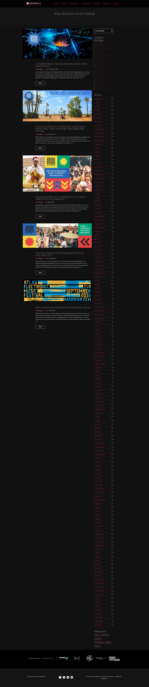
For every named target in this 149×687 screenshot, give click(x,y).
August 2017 (98, 504)
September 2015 (99, 591)
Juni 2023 (97, 239)
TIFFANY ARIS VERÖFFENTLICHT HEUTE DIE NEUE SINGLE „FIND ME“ (104, 54)
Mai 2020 (97, 379)
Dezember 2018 (99, 443)
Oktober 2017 (98, 496)
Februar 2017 (98, 526)
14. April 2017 (50, 134)
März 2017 (97, 523)
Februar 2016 (98, 572)
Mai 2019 (97, 424)
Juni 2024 (97, 197)
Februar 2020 (98, 390)
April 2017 (97, 519)
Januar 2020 (98, 394)
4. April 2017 (50, 202)
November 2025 (99, 133)
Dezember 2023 (99, 216)
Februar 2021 (98, 345)
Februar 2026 (98, 121)
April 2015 (97, 610)
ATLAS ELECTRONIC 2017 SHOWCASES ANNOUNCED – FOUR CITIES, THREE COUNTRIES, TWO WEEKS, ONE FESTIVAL (61, 129)
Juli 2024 (97, 193)
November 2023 (99, 220)
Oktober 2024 (98, 182)
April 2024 (97, 205)
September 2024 (99, 186)
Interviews (98, 638)
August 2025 (98, 144)
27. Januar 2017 (51, 258)
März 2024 (97, 208)
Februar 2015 (98, 617)
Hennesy (40, 69)
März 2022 (97, 296)
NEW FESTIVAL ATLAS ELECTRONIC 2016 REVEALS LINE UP (63, 307)
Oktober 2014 (98, 621)
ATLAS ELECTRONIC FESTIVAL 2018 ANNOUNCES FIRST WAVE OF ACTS (61, 65)
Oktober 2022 (98, 269)
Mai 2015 (97, 606)
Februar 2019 (98, 435)
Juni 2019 (97, 420)
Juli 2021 (97, 326)
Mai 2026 (97, 110)
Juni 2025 (97, 152)
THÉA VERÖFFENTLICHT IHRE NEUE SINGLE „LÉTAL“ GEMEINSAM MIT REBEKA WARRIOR (104, 63)
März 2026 (97, 118)
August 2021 (98, 322)
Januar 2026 (98, 125)
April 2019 (97, 428)
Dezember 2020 (99, 352)
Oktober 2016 (98, 541)
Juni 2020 (97, 375)
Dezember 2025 (99, 129)
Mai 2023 (97, 243)
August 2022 (98, 277)
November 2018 (99, 447)
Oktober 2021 (98, 314)
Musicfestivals (99, 642)
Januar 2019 (98, 439)
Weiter (40, 83)
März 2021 (97, 341)
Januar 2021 (98, 348)
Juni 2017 (97, 511)
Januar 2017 (98, 530)
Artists (97, 635)
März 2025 (97, 163)
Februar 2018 (98, 481)
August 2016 (98, 549)
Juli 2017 (97, 507)
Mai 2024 (97, 201)
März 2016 (97, 568)
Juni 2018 (97, 466)
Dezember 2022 (99, 261)
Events (63, 3)
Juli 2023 (97, 235)
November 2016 (99, 538)
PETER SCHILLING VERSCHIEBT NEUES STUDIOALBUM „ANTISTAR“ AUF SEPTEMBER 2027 (102, 84)
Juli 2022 (97, 280)
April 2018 (97, 473)
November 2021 (99, 311)
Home (56, 3)
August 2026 (98, 99)
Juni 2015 (97, 602)
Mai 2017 (97, 515)
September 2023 (99, 227)
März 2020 (97, 386)
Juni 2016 (97, 557)
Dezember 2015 (99, 579)
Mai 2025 (97, 156)
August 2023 (98, 231)
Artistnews (86, 3)
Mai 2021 (97, 333)
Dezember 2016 (99, 534)
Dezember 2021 (99, 307)
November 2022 (99, 265)
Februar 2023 (98, 254)
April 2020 (97, 382)
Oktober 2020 (98, 360)
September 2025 (99, 140)
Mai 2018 (97, 470)
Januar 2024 (98, 212)
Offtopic (96, 3)
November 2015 (99, 583)
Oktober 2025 (98, 137)
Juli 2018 (97, 462)
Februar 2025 (98, 167)
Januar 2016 (98, 575)
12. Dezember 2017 (52, 69)
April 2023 (97, 246)
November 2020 (99, 356)
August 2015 (98, 594)
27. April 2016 (50, 310)
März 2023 (97, 250)
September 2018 (99, 454)
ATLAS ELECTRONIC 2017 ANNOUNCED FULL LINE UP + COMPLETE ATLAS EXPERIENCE (61, 198)
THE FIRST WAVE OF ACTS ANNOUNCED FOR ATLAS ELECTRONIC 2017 (59, 254)
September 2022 (99, 273)
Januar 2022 (98, 303)
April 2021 (97, 337)
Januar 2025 (98, 171)
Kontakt (116, 3)
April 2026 (97, 114)
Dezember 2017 (99, 488)
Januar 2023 (98, 258)
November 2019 (99, 401)
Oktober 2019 (98, 405)
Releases (97, 646)
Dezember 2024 (99, 174)
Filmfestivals (105, 635)
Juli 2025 (97, 148)
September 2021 (99, 318)
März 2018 (97, 477)
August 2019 (98, 413)
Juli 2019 (97, 417)
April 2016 (97, 564)
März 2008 (97, 625)
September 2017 (99, 500)
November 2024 (99, 178)
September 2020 (99, 364)
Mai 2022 (97, 288)
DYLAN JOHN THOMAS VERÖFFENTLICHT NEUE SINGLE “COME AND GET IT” (104, 73)
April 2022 (97, 292)
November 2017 (99, 492)
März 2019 (97, 432)
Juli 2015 (97, 598)
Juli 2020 (97, 371)
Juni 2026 (97, 106)
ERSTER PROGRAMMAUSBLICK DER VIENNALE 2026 (103, 45)
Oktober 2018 (98, 451)
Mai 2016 (97, 560)
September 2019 (99, 409)
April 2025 (97, 159)
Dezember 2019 (99, 398)
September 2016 (99, 545)
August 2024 (98, 190)
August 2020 (98, 367)
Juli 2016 (97, 553)
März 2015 (97, 613)
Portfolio (106, 3)
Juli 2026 (97, 103)
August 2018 (98, 458)
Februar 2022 (98, 299)
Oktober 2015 (98, 587)
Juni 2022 (97, 284)
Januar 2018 (98, 485)
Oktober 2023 (98, 224)
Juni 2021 (97, 330)
